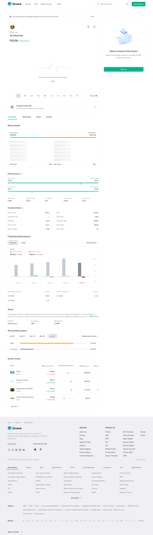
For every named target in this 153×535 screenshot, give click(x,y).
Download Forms (29, 510)
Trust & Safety (85, 452)
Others (141, 520)
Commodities (110, 452)
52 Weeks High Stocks (16, 477)
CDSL (38, 492)
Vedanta (123, 488)
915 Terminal (128, 432)
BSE (31, 506)
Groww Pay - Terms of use (113, 510)
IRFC (121, 477)
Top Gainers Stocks (15, 473)
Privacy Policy (108, 506)
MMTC (18, 372)
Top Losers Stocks (43, 473)
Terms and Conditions (50, 506)
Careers (82, 445)
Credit (143, 435)
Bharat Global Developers (25, 397)
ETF (106, 442)
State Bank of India (43, 484)
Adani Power (40, 488)
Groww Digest (128, 445)
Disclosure (121, 506)
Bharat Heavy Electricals (73, 488)
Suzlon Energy (97, 477)
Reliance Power (125, 492)
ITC (9, 488)
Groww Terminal (111, 456)
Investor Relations (86, 456)
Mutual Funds (110, 449)
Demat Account (129, 449)
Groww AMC (128, 452)
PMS (125, 456)
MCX (37, 506)
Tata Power (68, 484)
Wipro (10, 492)
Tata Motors (12, 481)
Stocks (108, 432)
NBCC (94, 492)
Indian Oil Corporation (72, 492)
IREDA (38, 481)
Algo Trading (128, 438)
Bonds (143, 432)
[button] (21, 174)
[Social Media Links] (9, 450)
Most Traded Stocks (71, 473)
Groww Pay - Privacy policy (33, 513)
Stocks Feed (96, 473)
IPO (106, 445)
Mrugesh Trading (22, 380)
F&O (107, 435)
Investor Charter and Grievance (77, 510)
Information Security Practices (50, 510)
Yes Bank (95, 484)
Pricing (82, 435)
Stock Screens (128, 435)
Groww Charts (128, 442)
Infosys (94, 488)
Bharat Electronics (127, 481)
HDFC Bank (124, 484)
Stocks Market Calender (73, 477)
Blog (81, 438)
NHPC (10, 484)
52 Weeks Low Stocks (44, 477)
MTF (107, 438)
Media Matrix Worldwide (24, 389)
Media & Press (85, 442)
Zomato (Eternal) (98, 481)
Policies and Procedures (70, 506)
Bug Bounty (95, 510)
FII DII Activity (125, 473)
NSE (24, 506)
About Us (83, 432)
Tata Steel (67, 481)
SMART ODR (133, 506)
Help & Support (85, 449)
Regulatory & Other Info (91, 506)
